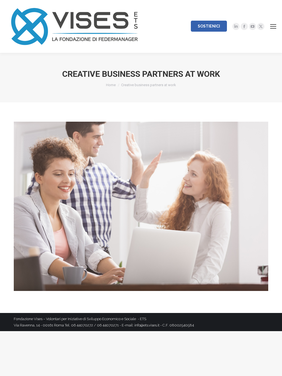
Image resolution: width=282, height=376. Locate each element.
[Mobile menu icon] (273, 26)
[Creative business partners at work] (141, 206)
